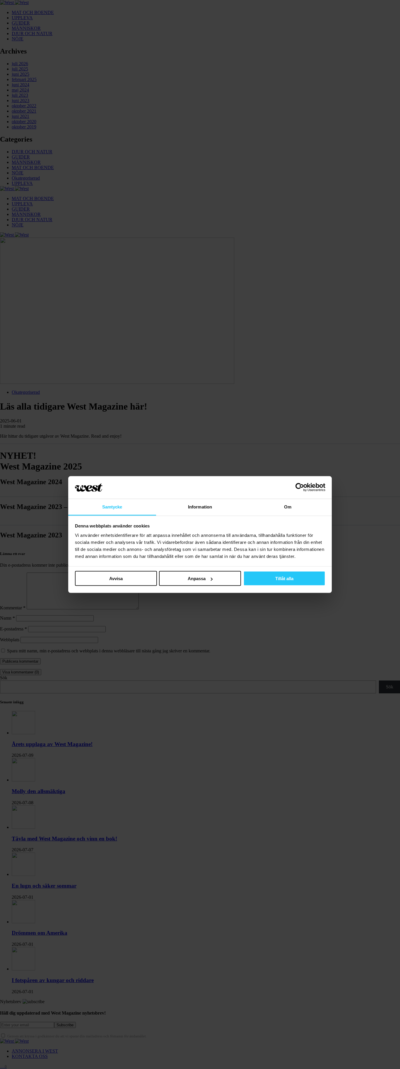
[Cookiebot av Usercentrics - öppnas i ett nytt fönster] (299, 487)
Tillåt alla (284, 578)
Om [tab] (287, 506)
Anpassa (197, 578)
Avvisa (116, 578)
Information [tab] (200, 506)
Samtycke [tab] (112, 506)
